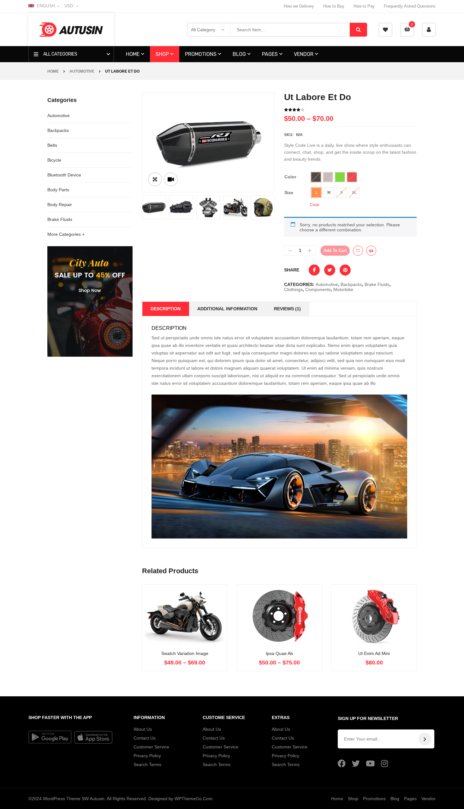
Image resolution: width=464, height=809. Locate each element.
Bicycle (54, 160)
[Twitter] (356, 763)
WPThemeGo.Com (193, 798)
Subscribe (425, 739)
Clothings (293, 289)
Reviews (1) (287, 308)
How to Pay (364, 6)
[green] (340, 177)
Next (284, 207)
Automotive (81, 71)
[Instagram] (384, 763)
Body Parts (58, 189)
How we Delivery (299, 6)
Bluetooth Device (64, 174)
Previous (132, 207)
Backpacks (58, 130)
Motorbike (343, 289)
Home (53, 71)
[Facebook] (342, 763)
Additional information (227, 308)
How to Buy (333, 6)
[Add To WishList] (358, 251)
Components (318, 289)
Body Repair (59, 204)
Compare (371, 251)
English (46, 5)
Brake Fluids (59, 219)
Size (288, 192)
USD (68, 5)
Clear (314, 205)
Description (166, 308)
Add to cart (335, 250)
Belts (52, 145)
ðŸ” (155, 179)
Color (290, 176)
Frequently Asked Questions (410, 6)
